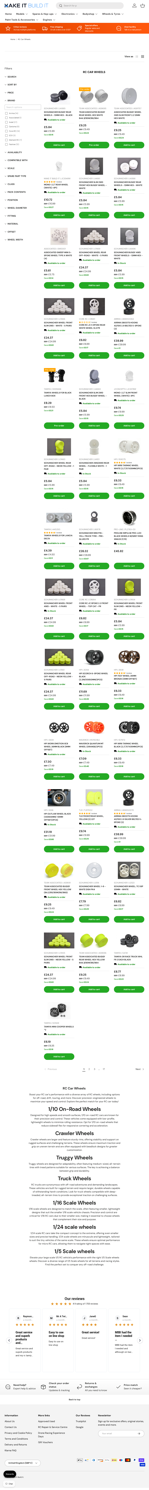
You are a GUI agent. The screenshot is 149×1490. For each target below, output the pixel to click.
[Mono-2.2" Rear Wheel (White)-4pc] (59, 166)
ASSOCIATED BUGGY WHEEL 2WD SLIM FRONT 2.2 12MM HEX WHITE (127, 115)
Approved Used (46, 1421)
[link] (62, 1069)
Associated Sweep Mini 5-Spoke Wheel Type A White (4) (58, 255)
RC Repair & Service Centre (52, 1427)
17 (104, 1069)
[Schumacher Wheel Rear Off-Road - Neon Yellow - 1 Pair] (59, 446)
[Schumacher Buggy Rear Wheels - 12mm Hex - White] (129, 166)
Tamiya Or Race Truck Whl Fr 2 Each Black (128, 958)
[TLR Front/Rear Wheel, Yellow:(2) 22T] (94, 797)
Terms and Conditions (16, 1438)
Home (8, 13)
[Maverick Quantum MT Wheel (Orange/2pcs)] (94, 727)
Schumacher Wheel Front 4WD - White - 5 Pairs (58, 605)
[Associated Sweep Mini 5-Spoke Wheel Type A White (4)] (59, 236)
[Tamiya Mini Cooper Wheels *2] (59, 1010)
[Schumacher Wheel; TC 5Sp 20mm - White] (129, 870)
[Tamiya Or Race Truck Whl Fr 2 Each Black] (129, 940)
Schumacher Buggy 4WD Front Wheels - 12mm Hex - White (128, 255)
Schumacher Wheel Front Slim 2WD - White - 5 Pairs (58, 324)
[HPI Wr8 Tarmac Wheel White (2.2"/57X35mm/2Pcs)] (129, 446)
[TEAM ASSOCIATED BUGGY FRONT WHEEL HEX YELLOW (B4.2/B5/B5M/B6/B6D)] (59, 870)
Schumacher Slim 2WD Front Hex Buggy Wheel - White (93, 185)
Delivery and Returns (16, 1444)
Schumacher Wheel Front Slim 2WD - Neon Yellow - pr (128, 606)
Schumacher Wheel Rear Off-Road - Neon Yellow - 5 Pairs (58, 676)
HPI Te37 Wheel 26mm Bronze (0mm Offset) (125, 677)
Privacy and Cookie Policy (18, 1432)
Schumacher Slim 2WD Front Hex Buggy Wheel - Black (93, 395)
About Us (10, 1421)
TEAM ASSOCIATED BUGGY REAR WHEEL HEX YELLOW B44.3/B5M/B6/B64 (92, 959)
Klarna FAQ (10, 1450)
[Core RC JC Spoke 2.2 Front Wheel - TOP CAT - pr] (94, 587)
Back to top (74, 1399)
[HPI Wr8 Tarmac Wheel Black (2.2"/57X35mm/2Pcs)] (129, 727)
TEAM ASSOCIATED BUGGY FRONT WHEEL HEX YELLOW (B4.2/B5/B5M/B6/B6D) (57, 889)
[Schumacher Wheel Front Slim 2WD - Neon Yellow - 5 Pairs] (59, 940)
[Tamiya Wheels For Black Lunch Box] (59, 376)
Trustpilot (81, 1421)
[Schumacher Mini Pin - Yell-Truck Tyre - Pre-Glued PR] (94, 517)
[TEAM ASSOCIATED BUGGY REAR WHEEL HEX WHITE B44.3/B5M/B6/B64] (94, 96)
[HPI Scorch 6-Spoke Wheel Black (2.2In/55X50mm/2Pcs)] (94, 657)
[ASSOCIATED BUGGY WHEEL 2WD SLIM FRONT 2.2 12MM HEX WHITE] (129, 96)
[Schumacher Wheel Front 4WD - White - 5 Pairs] (59, 587)
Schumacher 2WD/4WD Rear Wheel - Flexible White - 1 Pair (94, 466)
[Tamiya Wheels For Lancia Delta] (59, 517)
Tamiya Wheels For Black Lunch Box (57, 394)
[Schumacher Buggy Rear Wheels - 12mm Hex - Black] (59, 96)
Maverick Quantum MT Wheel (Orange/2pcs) (91, 745)
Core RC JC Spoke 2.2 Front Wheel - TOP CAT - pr (93, 605)
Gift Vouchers (45, 1442)
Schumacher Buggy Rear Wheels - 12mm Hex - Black (58, 113)
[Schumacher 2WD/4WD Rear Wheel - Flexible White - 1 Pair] (94, 446)
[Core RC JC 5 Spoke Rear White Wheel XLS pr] (94, 306)
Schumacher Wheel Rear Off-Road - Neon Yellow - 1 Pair (59, 466)
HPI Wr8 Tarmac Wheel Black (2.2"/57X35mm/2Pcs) (128, 745)
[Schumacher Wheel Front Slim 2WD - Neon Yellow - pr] (129, 587)
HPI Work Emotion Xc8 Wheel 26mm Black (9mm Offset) (57, 746)
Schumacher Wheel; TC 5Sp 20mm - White (128, 888)
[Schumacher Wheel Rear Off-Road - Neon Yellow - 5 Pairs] (59, 657)
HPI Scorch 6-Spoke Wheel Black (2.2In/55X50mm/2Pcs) (93, 676)
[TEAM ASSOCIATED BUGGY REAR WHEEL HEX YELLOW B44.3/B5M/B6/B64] (94, 940)
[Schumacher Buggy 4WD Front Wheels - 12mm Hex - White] (129, 236)
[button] (142, 5)
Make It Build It (17, 1477)
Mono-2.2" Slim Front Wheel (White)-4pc (125, 394)
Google (79, 1427)
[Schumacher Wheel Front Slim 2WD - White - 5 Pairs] (59, 306)
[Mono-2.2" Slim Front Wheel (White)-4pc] (129, 376)
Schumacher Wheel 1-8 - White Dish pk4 (92, 888)
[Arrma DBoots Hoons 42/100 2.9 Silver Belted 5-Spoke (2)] (129, 797)
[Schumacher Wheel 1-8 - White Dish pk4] (94, 870)
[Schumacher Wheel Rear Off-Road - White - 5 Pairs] (94, 236)
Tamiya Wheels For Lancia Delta (58, 537)
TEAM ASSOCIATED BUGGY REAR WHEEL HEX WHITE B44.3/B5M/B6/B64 (92, 115)
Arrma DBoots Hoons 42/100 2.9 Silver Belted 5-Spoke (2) (128, 819)
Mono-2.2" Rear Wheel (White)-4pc (56, 186)
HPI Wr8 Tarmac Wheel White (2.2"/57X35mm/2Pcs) (128, 467)
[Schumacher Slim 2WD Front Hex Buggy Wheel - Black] (94, 376)
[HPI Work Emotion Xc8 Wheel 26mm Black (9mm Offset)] (59, 727)
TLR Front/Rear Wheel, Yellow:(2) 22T (91, 817)
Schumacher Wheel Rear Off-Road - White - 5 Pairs (93, 254)
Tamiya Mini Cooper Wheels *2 (59, 1028)
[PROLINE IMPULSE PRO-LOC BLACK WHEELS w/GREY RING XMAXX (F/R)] (129, 517)
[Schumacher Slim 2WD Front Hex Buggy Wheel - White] (94, 166)
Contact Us (11, 1427)
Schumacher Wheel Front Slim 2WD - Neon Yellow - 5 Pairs (58, 959)
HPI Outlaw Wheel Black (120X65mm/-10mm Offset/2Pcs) (57, 816)
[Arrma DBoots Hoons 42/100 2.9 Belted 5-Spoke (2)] (129, 306)
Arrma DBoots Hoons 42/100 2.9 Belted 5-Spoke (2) (127, 325)
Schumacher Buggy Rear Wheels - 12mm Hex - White (128, 184)
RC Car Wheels (24, 39)
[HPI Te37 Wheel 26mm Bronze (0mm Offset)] (129, 657)
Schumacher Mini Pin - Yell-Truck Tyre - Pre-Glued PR (91, 536)
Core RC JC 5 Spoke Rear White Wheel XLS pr (92, 326)
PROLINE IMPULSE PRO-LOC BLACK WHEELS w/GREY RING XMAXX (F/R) (128, 536)
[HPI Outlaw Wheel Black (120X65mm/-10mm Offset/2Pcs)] (59, 797)
